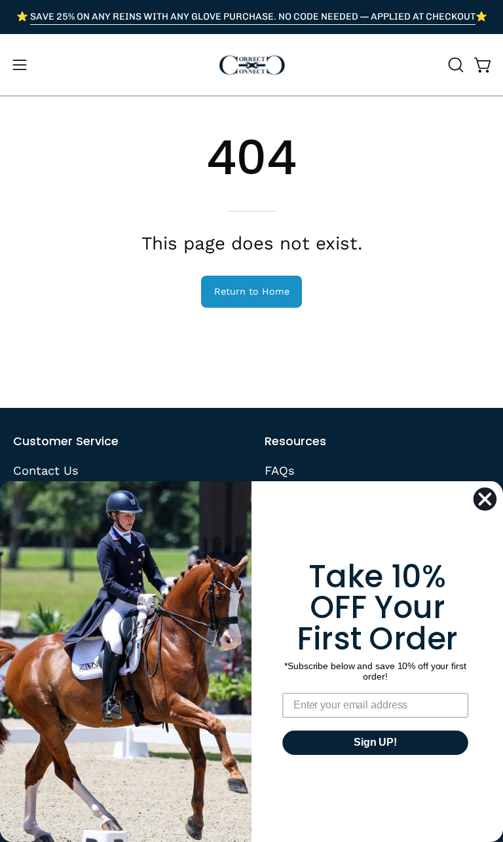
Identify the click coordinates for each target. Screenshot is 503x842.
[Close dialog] (485, 498)
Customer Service (66, 441)
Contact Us (46, 470)
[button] (454, 65)
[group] (251, 17)
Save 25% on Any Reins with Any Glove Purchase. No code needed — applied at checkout (252, 16)
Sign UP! (375, 742)
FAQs (280, 470)
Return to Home (251, 291)
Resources (295, 441)
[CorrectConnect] (251, 65)
